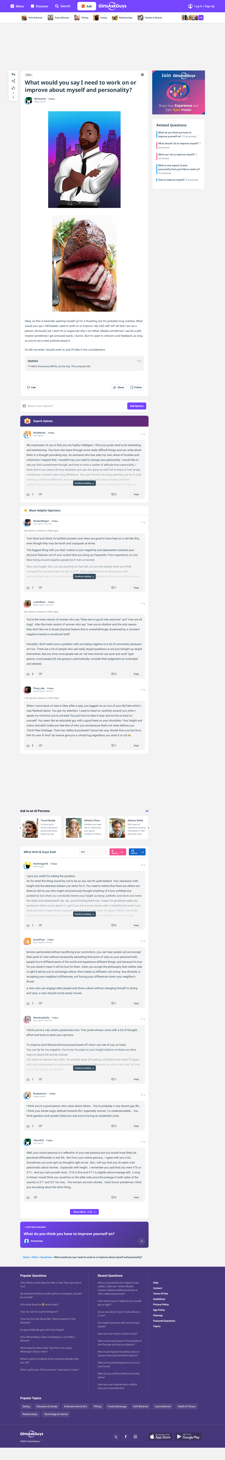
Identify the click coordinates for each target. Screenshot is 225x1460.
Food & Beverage (117, 1406)
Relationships (126, 17)
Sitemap (158, 1315)
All (147, 811)
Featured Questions (164, 1320)
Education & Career (47, 1406)
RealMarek (39, 432)
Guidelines (159, 1299)
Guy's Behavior (62, 17)
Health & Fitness (186, 1406)
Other (28, 75)
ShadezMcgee (41, 521)
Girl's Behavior (35, 17)
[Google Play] (189, 1437)
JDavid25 (38, 1140)
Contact (157, 1288)
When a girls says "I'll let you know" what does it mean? (49, 1369)
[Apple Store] (162, 1437)
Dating (103, 17)
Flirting (84, 17)
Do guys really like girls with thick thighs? (42, 1329)
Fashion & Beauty (153, 17)
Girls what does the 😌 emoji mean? (39, 1304)
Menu (20, 6)
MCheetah (40, 98)
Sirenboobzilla (41, 1017)
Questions (46, 1257)
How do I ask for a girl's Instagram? (39, 1311)
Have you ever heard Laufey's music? (118, 1333)
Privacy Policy (161, 1304)
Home (26, 1257)
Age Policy (159, 1309)
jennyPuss (39, 939)
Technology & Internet (56, 1414)
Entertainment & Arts (75, 1406)
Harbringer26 (40, 863)
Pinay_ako (39, 688)
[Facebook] (125, 1436)
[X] (116, 1436)
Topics (156, 1326)
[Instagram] (135, 1436)
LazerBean (39, 602)
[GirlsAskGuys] (31, 1436)
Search (65, 6)
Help (155, 1282)
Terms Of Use (160, 1293)
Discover (42, 6)
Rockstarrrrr (40, 1093)
